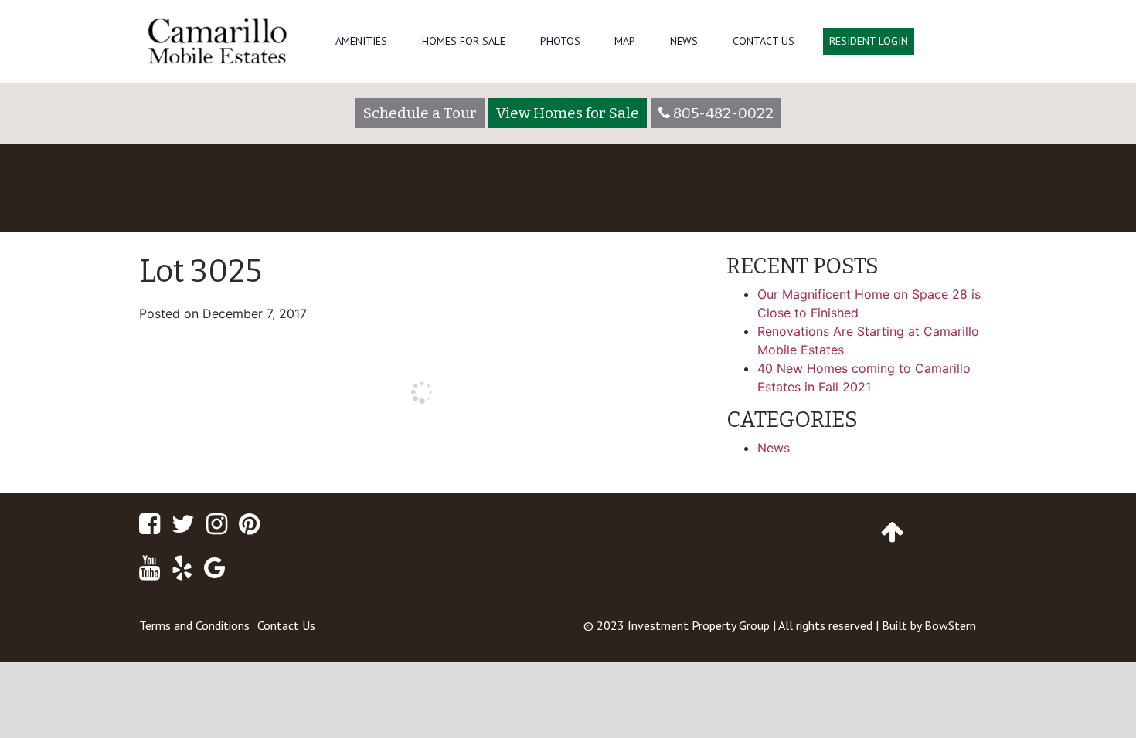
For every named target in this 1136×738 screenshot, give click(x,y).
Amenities (361, 41)
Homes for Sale (463, 41)
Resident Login (868, 41)
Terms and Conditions (194, 625)
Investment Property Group (699, 625)
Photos (560, 41)
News (684, 41)
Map (624, 41)
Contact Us (763, 41)
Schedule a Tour (420, 113)
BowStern (950, 625)
